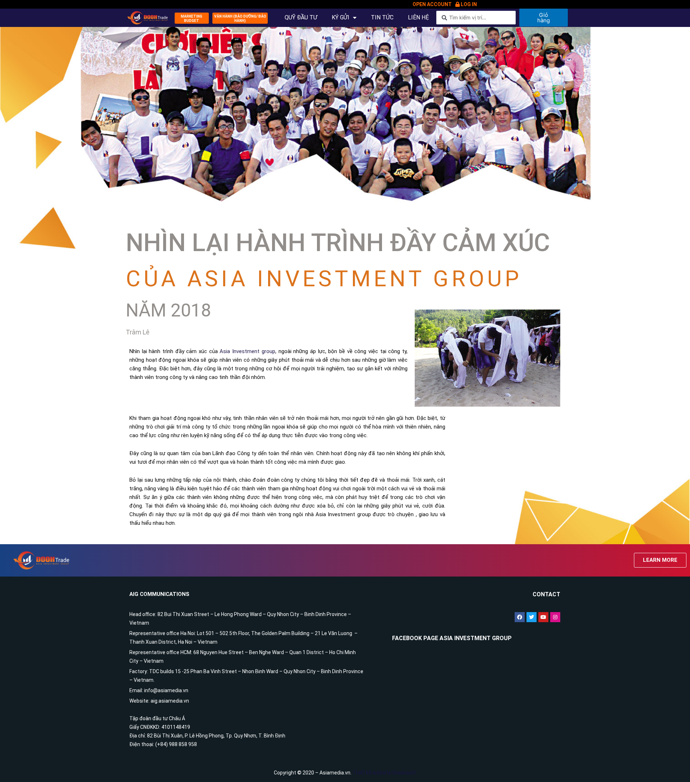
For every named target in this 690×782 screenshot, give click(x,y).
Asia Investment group (247, 351)
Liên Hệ (418, 17)
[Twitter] (531, 617)
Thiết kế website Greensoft (384, 773)
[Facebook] (520, 617)
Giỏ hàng (543, 17)
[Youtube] (543, 617)
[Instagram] (555, 617)
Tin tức (382, 17)
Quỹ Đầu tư (301, 17)
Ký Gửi (340, 17)
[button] (192, 18)
